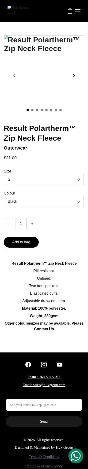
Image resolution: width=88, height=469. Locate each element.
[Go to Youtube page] (59, 364)
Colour (9, 193)
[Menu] (77, 11)
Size (7, 171)
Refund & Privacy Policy (44, 466)
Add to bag (21, 242)
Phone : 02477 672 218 (43, 377)
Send (44, 421)
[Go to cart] (70, 11)
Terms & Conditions (44, 457)
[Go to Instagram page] (44, 364)
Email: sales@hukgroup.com (44, 385)
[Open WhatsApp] (75, 455)
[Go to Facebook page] (28, 364)
